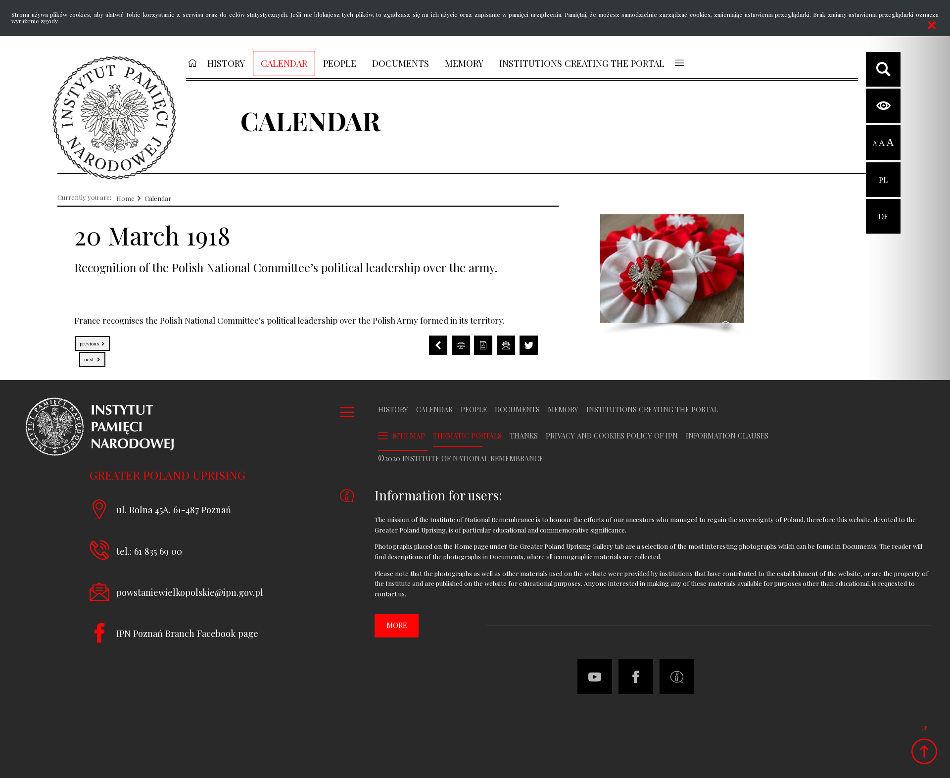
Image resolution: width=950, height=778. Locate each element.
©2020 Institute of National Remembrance (460, 458)
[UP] (924, 752)
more (396, 625)
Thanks (524, 436)
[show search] (883, 69)
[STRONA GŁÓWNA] (192, 63)
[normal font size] (875, 143)
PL (883, 173)
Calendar (157, 198)
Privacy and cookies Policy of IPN (612, 436)
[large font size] (890, 143)
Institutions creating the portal (652, 409)
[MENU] (679, 63)
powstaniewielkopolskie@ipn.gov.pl (189, 592)
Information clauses (727, 436)
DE (883, 210)
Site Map (409, 435)
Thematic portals (467, 436)
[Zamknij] (932, 25)
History (393, 409)
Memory (563, 409)
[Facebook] (635, 676)
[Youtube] (594, 676)
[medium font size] (882, 143)
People (474, 409)
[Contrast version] (883, 106)
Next (87, 357)
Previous (87, 341)
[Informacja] (677, 676)
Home (125, 198)
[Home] (114, 118)
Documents (517, 409)
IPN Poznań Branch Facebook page (187, 633)
